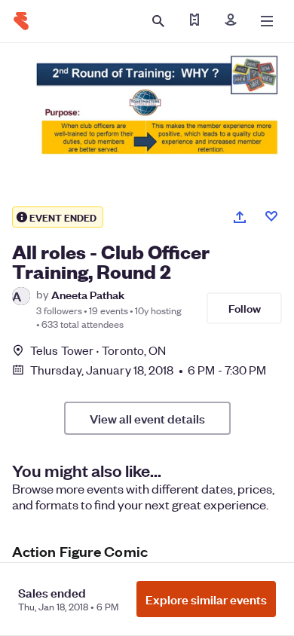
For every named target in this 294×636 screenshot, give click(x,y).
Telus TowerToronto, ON (98, 350)
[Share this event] (240, 217)
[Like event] (271, 216)
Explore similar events (206, 599)
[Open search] (158, 21)
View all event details (147, 418)
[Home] (21, 21)
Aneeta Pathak (87, 294)
